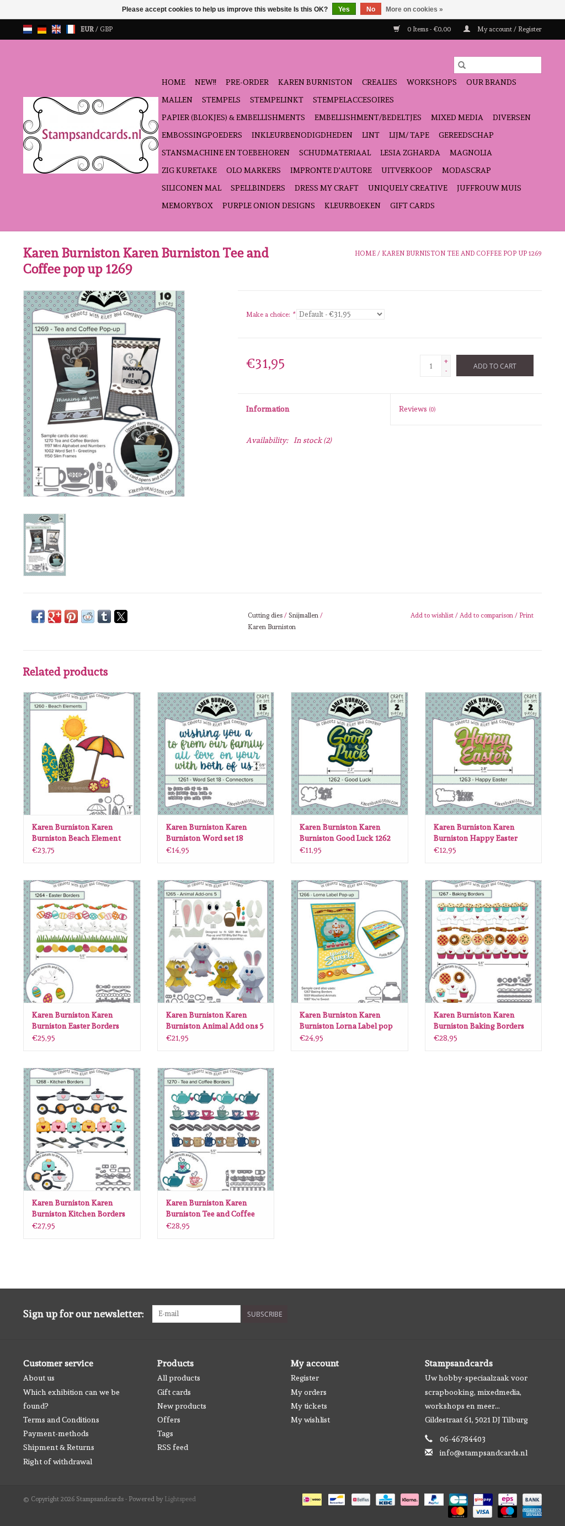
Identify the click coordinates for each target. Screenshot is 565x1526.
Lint (371, 135)
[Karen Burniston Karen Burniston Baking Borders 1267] (483, 941)
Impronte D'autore (331, 170)
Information (268, 408)
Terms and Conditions (61, 1419)
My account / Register (509, 29)
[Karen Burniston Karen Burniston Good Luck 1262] (349, 753)
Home (173, 82)
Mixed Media (457, 117)
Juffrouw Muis (489, 187)
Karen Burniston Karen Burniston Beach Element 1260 (76, 832)
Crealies (379, 82)
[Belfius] (360, 1498)
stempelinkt (276, 99)
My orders (309, 1392)
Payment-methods (56, 1433)
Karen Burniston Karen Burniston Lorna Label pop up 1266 (346, 1020)
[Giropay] (482, 1498)
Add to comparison (487, 615)
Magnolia (471, 152)
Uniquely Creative (407, 187)
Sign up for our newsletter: (83, 1313)
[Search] (462, 65)
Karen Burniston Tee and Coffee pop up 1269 (462, 253)
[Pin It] (71, 616)
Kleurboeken (352, 205)
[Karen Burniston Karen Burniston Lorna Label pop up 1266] (349, 941)
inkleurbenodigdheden (302, 135)
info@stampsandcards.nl (483, 1452)
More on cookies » (414, 9)
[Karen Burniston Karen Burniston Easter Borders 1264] (82, 941)
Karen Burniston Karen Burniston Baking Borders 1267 (479, 1020)
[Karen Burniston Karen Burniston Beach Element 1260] (82, 753)
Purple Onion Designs (268, 205)
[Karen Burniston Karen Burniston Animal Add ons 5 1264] (216, 941)
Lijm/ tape (409, 135)
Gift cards (412, 205)
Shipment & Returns (58, 1447)
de (42, 29)
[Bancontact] (335, 1498)
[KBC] (384, 1498)
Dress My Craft (327, 187)
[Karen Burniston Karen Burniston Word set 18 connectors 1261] (216, 753)
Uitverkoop (407, 170)
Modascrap (466, 170)
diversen (512, 117)
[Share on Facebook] (38, 616)
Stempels (221, 99)
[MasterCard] (456, 1510)
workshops (432, 82)
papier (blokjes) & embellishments (233, 117)
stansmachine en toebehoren (226, 152)
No (370, 9)
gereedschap (466, 135)
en (56, 29)
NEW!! (205, 82)
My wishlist (310, 1419)
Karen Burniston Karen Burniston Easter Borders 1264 (75, 1020)
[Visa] (481, 1510)
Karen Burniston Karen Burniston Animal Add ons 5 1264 (215, 1020)
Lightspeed (180, 1499)
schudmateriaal (335, 152)
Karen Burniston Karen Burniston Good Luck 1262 (345, 832)
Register (305, 1377)
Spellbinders (258, 187)
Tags (165, 1433)
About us (39, 1377)
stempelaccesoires (353, 99)
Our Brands (491, 82)
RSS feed (172, 1447)
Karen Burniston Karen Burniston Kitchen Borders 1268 (78, 1208)
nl (27, 29)
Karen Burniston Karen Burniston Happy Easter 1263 (476, 832)
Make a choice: (270, 314)
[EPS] (506, 1498)
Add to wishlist (433, 615)
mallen (177, 99)
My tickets (309, 1405)
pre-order (247, 82)
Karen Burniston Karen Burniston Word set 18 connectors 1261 (206, 832)
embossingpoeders (202, 135)
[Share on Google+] (54, 616)
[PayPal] (432, 1498)
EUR (88, 29)
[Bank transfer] (530, 1498)
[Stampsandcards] (90, 135)
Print (526, 615)
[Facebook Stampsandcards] (514, 1314)
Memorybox (187, 205)
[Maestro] (506, 1510)
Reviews (417, 408)
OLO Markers (253, 170)
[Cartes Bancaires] (457, 1498)
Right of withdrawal (57, 1461)
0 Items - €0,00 (429, 29)
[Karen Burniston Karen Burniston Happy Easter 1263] (483, 753)
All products (178, 1377)
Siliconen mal (191, 187)
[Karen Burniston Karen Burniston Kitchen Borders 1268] (82, 1129)
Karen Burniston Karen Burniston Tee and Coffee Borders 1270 (210, 1208)
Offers (168, 1419)
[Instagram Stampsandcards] (533, 1314)
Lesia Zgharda (410, 152)
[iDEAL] (311, 1498)
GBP (106, 29)
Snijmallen (303, 615)
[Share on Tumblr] (104, 616)
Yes (344, 9)
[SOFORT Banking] (408, 1498)
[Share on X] (120, 616)
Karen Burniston (315, 82)
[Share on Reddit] (87, 616)
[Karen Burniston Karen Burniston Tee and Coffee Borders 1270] (216, 1129)
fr (70, 29)
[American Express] (530, 1510)
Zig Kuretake (189, 170)
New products (181, 1405)
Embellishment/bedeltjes (368, 117)
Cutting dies (265, 615)
